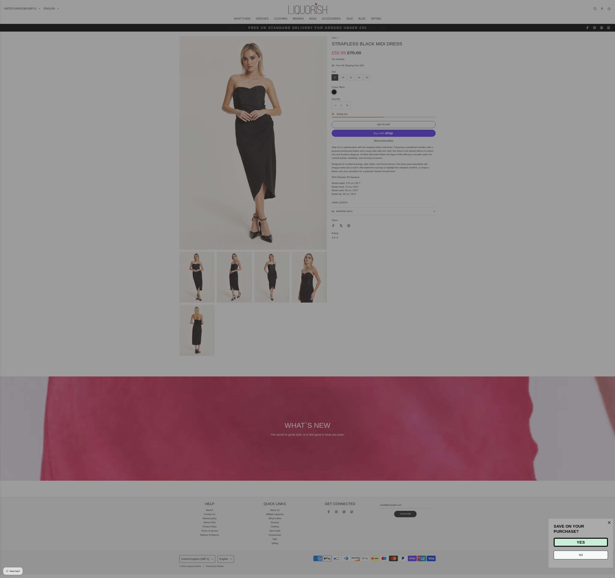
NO (581, 555)
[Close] (609, 522)
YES (581, 542)
